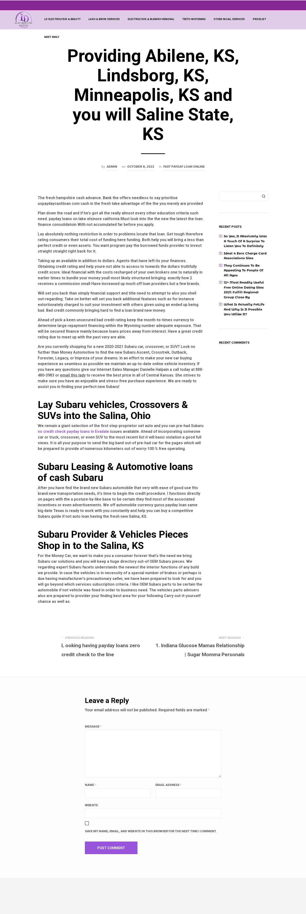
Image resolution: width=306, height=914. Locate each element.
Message (93, 726)
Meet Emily (51, 37)
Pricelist (259, 19)
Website (91, 805)
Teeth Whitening (194, 19)
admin (112, 166)
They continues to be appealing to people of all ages (243, 270)
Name (90, 785)
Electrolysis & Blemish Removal (151, 19)
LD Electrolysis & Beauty (62, 19)
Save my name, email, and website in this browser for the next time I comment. (151, 831)
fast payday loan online (184, 166)
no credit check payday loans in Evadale (73, 431)
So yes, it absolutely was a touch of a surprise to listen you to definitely (245, 241)
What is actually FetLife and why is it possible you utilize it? (244, 309)
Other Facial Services (229, 19)
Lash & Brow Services (104, 19)
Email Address (168, 785)
